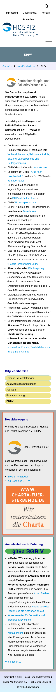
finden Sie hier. (41, 593)
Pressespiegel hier (25, 202)
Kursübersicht (15, 633)
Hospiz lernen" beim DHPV (23, 264)
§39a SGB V (28, 551)
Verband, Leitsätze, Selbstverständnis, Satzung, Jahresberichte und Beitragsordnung (28, 158)
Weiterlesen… (13, 661)
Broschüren (29, 211)
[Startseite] (20, 29)
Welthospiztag (36, 268)
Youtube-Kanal (15, 180)
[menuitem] (11, 12)
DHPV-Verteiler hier (23, 198)
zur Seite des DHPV (19, 481)
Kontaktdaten (40, 167)
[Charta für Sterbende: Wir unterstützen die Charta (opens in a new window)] (28, 507)
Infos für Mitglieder (26, 66)
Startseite (7, 66)
